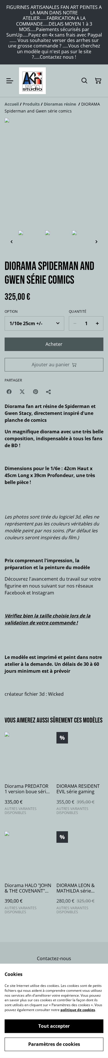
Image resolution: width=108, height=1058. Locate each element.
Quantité (77, 312)
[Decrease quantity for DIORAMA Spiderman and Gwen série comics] (75, 323)
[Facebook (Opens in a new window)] (9, 391)
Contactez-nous (54, 958)
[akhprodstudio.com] (32, 80)
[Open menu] (10, 81)
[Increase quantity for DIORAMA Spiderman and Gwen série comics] (97, 323)
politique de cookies (77, 1009)
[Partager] (48, 391)
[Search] (84, 81)
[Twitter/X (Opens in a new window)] (22, 391)
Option (11, 312)
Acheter (54, 344)
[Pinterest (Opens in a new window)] (35, 391)
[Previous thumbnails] (11, 241)
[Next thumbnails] (96, 241)
